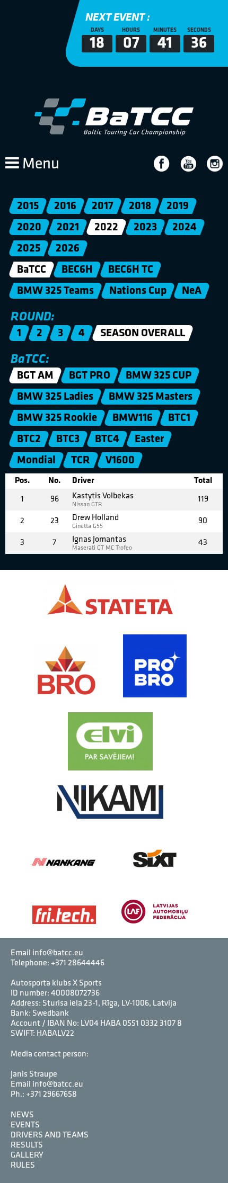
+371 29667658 (51, 1094)
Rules (23, 1165)
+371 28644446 (77, 963)
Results (27, 1145)
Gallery (27, 1155)
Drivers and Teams (50, 1135)
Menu (39, 164)
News (22, 1115)
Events (25, 1125)
